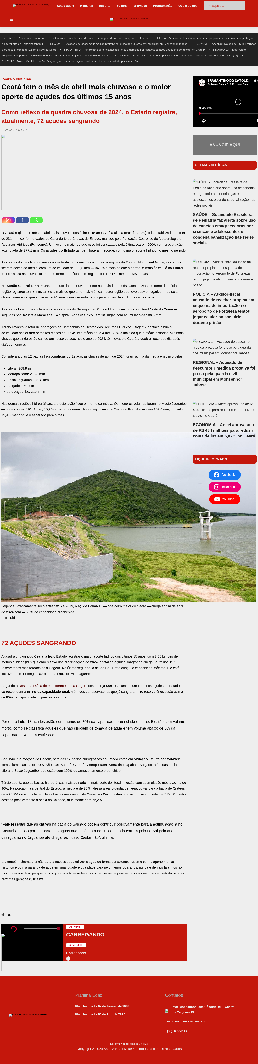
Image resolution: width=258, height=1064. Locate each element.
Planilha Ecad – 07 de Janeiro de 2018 (102, 1006)
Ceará (6, 79)
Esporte (104, 5)
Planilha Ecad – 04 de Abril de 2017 (100, 1014)
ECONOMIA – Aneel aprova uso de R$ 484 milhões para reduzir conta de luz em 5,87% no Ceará (224, 430)
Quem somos (188, 5)
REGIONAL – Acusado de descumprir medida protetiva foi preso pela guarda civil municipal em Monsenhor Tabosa (118, 43)
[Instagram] (8, 220)
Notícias (23, 79)
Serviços (140, 5)
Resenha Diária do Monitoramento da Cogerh (53, 686)
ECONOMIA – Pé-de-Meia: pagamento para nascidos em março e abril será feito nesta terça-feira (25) (176, 55)
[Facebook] (22, 220)
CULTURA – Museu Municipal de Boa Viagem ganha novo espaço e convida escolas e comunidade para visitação (70, 61)
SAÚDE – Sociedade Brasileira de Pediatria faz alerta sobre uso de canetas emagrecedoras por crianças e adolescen (77, 38)
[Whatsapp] (36, 220)
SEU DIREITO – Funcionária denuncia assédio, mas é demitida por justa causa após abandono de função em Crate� (134, 49)
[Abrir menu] (11, 19)
